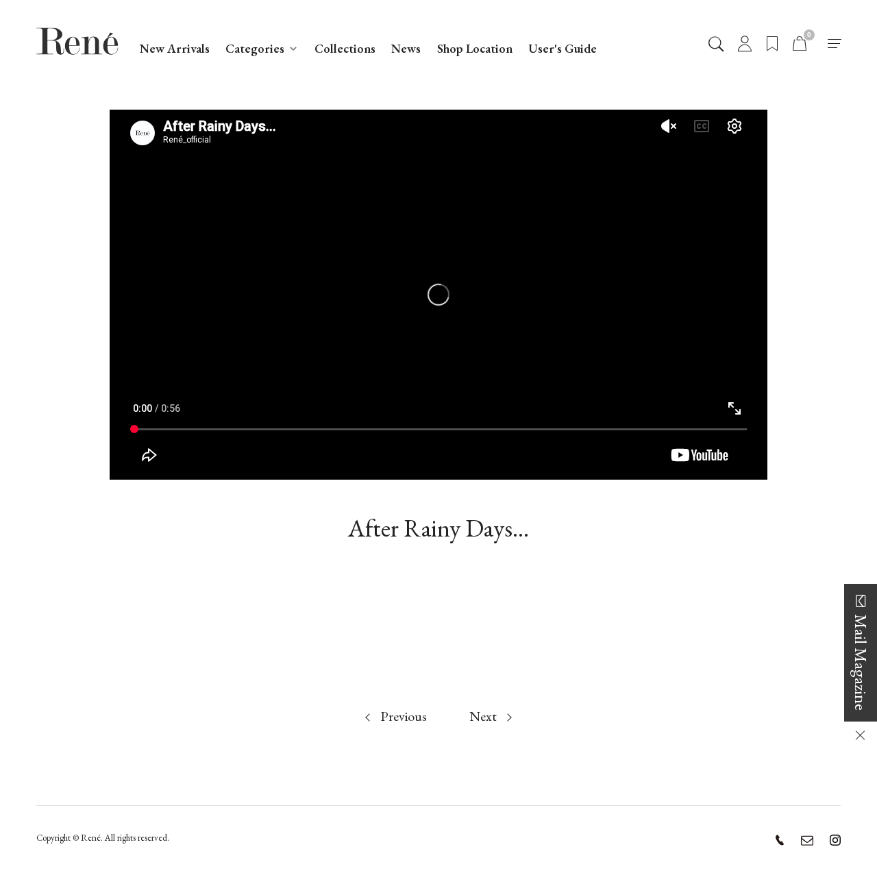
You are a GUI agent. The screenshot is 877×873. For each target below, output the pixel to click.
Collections (344, 48)
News (406, 48)
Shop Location (474, 48)
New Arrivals (175, 48)
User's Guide (562, 48)
